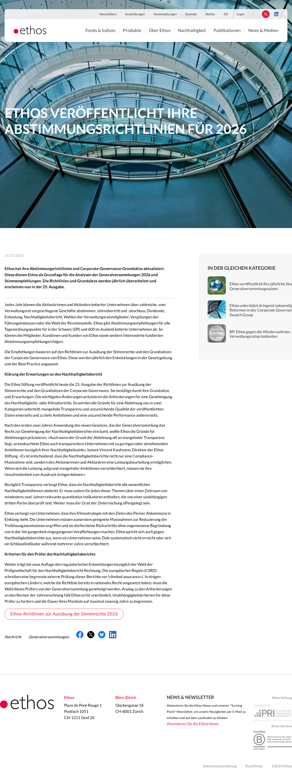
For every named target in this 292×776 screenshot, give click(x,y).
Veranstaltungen (165, 14)
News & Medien (263, 31)
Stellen (210, 14)
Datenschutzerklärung (220, 766)
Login (241, 14)
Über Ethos (159, 31)
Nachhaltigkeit (192, 31)
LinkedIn (276, 14)
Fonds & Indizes (100, 31)
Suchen (266, 14)
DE (226, 14)
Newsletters (108, 14)
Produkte (132, 31)
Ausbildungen (135, 14)
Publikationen (227, 31)
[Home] (30, 33)
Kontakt (191, 14)
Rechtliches (254, 766)
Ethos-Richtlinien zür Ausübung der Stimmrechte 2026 (64, 614)
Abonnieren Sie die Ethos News (193, 724)
